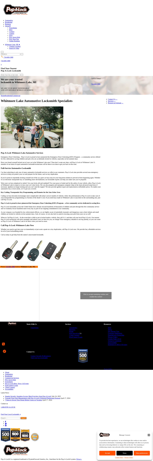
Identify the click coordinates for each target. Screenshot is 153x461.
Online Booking (14, 41)
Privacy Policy (128, 457)
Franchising (13, 28)
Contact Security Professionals (41, 356)
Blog (10, 30)
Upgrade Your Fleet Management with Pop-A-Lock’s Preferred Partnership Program (32, 398)
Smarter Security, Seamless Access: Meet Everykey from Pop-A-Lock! (28, 396)
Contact (11, 32)
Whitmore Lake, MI (12, 44)
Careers (11, 33)
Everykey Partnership (115, 333)
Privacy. (79, 459)
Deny (124, 453)
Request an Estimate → (115, 103)
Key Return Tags (113, 331)
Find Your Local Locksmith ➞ (11, 414)
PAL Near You (14, 39)
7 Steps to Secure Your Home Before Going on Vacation (23, 400)
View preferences (142, 453)
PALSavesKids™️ (75, 333)
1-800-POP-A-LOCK (8, 407)
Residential (8, 22)
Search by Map (14, 48)
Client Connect (74, 335)
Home (3, 96)
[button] (149, 435)
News (110, 329)
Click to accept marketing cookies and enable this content (95, 295)
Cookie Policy (119, 457)
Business (8, 24)
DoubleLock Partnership (116, 335)
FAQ (10, 35)
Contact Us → (112, 99)
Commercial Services (12, 378)
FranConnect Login (75, 337)
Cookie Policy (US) (114, 339)
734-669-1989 (5, 61)
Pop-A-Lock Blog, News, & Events (17, 383)
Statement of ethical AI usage (117, 344)
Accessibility (9, 389)
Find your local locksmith (39, 358)
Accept (107, 453)
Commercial (16, 96)
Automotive (9, 20)
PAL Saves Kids (14, 37)
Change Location (15, 46)
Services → (112, 101)
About (8, 26)
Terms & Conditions (114, 341)
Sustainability (112, 343)
